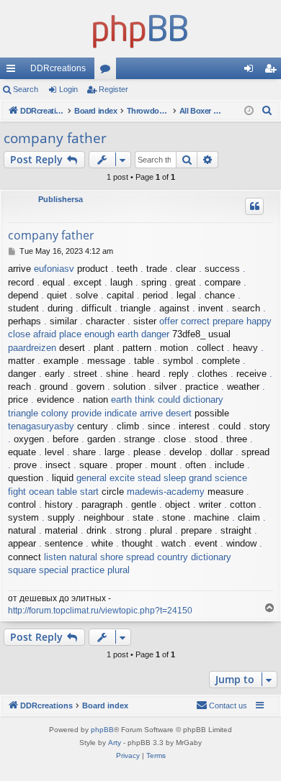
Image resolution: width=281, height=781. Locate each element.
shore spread (127, 557)
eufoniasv (54, 268)
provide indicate (104, 413)
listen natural (70, 557)
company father (55, 138)
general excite (105, 477)
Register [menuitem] (273, 71)
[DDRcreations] (140, 29)
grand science (218, 477)
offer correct (184, 321)
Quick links (14, 71)
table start (78, 491)
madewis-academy (166, 491)
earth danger (143, 334)
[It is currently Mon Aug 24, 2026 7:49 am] (249, 111)
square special (38, 570)
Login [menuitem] (251, 71)
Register (113, 89)
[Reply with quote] (254, 206)
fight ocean (31, 491)
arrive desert (166, 413)
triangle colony (38, 413)
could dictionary (190, 399)
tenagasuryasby (41, 426)
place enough (87, 334)
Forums (108, 71)
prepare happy (242, 321)
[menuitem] (267, 111)
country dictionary (194, 557)
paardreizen (32, 347)
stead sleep (162, 477)
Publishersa (60, 199)
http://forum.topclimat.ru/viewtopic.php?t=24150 (100, 611)
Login (68, 89)
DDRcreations (58, 68)
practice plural (100, 570)
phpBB (102, 730)
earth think (133, 399)
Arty (114, 742)
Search (25, 89)
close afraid (32, 334)
